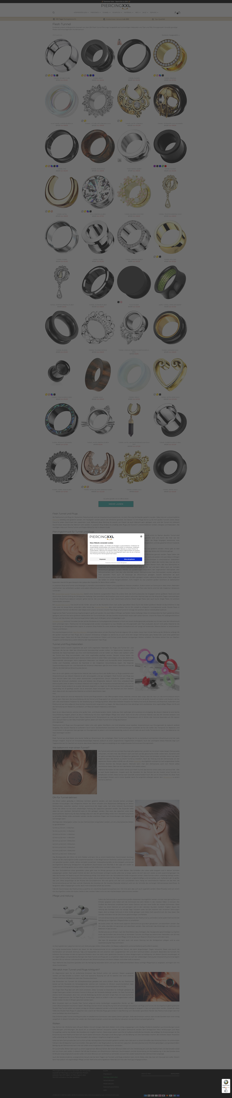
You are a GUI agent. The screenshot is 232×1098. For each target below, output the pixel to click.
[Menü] (229, 1080)
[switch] (226, 1091)
